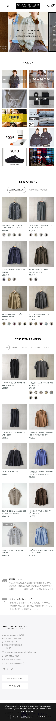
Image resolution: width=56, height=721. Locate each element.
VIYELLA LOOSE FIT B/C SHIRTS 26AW (12, 315)
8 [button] (38, 50)
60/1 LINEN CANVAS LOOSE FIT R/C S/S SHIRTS (14, 512)
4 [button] (26, 50)
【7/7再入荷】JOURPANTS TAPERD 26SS (13, 384)
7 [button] (35, 50)
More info (41, 716)
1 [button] (18, 50)
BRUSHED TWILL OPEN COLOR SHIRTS (38, 270)
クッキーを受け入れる (22, 717)
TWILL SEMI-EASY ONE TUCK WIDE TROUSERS (41, 226)
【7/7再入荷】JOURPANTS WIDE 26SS (13, 433)
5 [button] (29, 50)
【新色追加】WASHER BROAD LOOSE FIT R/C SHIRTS (41, 433)
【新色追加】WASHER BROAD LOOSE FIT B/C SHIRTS (41, 473)
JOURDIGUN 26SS (10, 472)
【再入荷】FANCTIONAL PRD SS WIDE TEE (41, 384)
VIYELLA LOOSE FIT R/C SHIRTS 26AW (39, 315)
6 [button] (32, 50)
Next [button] (47, 33)
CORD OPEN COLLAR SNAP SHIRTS (14, 270)
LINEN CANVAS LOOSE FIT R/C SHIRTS (40, 512)
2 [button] (21, 50)
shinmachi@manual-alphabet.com (21, 652)
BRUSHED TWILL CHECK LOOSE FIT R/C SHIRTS (12, 226)
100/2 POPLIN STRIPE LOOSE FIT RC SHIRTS (41, 551)
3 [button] (23, 50)
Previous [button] (5, 33)
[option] (28, 32)
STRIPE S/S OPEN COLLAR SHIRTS (13, 551)
